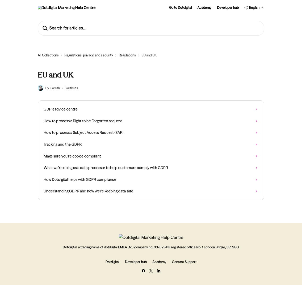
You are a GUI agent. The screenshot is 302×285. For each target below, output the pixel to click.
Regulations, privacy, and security (88, 55)
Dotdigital (112, 262)
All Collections (48, 55)
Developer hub (228, 7)
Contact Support (184, 262)
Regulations (127, 55)
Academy (204, 7)
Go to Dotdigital (180, 7)
